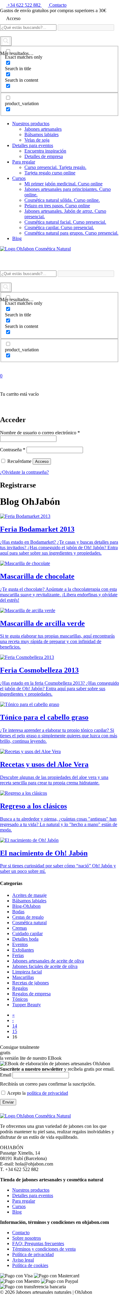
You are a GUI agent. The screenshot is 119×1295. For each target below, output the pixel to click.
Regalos (20, 988)
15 (14, 1031)
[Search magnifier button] (6, 41)
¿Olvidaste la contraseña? (24, 472)
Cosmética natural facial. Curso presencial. (65, 222)
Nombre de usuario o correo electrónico (40, 432)
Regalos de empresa (31, 993)
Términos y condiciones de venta (44, 1249)
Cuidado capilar (27, 933)
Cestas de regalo (28, 917)
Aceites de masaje (29, 895)
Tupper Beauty (26, 1004)
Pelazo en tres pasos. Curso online (57, 205)
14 (14, 1025)
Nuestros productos (30, 123)
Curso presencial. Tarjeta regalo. (55, 167)
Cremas (19, 928)
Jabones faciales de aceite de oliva (45, 966)
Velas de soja (36, 140)
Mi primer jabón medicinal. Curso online (63, 183)
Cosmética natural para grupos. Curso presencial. (71, 233)
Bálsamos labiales (41, 134)
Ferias (18, 955)
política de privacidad (47, 1093)
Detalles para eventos (32, 145)
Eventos (20, 944)
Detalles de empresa (43, 156)
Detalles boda (25, 939)
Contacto (21, 1232)
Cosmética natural (29, 922)
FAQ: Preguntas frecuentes (38, 1243)
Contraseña (12, 449)
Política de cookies (30, 1265)
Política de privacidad (33, 1254)
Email (5, 1074)
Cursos (19, 178)
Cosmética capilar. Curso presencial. (59, 227)
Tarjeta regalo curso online (49, 172)
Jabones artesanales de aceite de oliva (48, 960)
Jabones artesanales (43, 129)
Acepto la (37, 1093)
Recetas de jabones (30, 982)
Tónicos (20, 999)
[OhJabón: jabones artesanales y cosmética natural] (35, 248)
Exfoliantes (23, 949)
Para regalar (23, 161)
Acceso (42, 461)
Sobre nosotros (26, 1238)
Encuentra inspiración (45, 150)
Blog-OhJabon (26, 906)
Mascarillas (23, 977)
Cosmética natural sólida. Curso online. (62, 200)
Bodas (18, 911)
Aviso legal (23, 1259)
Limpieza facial (27, 971)
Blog (17, 238)
